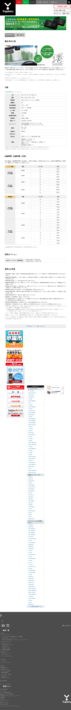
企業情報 (3, 697)
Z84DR (30, 504)
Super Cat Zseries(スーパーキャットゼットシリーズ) (15, 639)
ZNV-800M (31, 481)
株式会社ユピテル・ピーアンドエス (9, 695)
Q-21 (30, 468)
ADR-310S (31, 414)
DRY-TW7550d (32, 470)
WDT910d (31, 548)
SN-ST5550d (32, 412)
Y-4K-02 (31, 428)
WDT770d (31, 582)
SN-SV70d (31, 518)
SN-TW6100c (32, 534)
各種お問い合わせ (6, 677)
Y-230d (30, 450)
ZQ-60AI (31, 497)
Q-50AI (30, 430)
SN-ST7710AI (32, 566)
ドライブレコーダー (6, 634)
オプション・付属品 (6, 674)
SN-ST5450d (32, 458)
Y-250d (30, 416)
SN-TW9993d (32, 401)
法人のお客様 (4, 704)
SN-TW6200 (32, 532)
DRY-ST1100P (32, 588)
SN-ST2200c (32, 462)
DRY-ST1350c (32, 393)
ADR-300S (31, 466)
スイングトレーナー (6, 662)
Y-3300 (30, 404)
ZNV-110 (31, 479)
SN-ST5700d (32, 487)
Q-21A (30, 600)
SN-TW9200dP (32, 594)
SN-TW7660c (32, 572)
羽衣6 (2, 666)
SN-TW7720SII (32, 538)
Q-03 (30, 516)
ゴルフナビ (4, 661)
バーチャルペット (6, 654)
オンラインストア (5, 684)
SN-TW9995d (32, 418)
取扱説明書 (4, 672)
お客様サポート (54, 2)
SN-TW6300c (32, 530)
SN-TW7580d (32, 422)
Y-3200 (30, 426)
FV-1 (30, 403)
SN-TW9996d (32, 406)
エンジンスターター (6, 641)
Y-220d (30, 446)
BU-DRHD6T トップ (31, 326)
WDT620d (31, 578)
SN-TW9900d (32, 464)
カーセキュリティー (6, 643)
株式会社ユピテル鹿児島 (6, 694)
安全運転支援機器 (6, 649)
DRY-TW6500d (32, 442)
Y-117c (30, 556)
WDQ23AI (31, 544)
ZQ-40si (31, 502)
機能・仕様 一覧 (41, 326)
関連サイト (7, 686)
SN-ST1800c (32, 434)
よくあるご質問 (5, 670)
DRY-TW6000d (32, 590)
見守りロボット (5, 652)
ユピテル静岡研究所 (5, 692)
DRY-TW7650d (32, 444)
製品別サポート (5, 669)
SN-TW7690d (32, 570)
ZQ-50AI (31, 499)
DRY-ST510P (32, 592)
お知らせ (3, 699)
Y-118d (30, 560)
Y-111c (30, 552)
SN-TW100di (32, 510)
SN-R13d (31, 432)
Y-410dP (31, 596)
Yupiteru (8, 7)
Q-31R (30, 454)
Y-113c (30, 540)
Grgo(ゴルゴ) (6, 646)
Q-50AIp (31, 576)
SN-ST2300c (32, 411)
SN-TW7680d (32, 558)
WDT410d (31, 584)
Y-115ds (31, 524)
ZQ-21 (30, 512)
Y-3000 (30, 452)
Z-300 (30, 508)
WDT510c (31, 604)
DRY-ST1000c (32, 472)
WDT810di (31, 580)
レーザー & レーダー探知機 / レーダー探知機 (12, 636)
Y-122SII (31, 536)
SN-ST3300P (32, 598)
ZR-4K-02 (31, 494)
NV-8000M (31, 397)
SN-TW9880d (32, 448)
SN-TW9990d (32, 420)
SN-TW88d (31, 485)
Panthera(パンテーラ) (8, 644)
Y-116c (30, 574)
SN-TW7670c (32, 554)
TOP (66, 626)
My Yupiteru (3, 689)
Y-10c (30, 562)
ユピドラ (3, 690)
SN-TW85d (31, 506)
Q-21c (30, 602)
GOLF (25, 2)
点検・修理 (4, 675)
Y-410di (31, 460)
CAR (19, 2)
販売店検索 (3, 680)
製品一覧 (45, 2)
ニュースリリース (5, 700)
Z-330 (30, 483)
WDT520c (31, 526)
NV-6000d (31, 395)
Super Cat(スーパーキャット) (9, 638)
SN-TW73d (31, 489)
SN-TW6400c (32, 528)
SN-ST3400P (32, 542)
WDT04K (31, 546)
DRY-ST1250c (32, 424)
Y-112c (30, 550)
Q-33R (30, 399)
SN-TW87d (31, 491)
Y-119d (30, 568)
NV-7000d (31, 391)
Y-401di (31, 438)
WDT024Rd (32, 586)
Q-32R (30, 440)
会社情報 (39, 2)
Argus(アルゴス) (6, 648)
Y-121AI (31, 564)
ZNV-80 (31, 477)
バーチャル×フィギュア (7, 656)
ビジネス (32, 2)
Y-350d (30, 408)
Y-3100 (30, 436)
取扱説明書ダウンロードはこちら (14, 91)
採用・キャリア (4, 702)
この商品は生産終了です (35, 606)
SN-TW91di (31, 500)
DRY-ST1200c (32, 456)
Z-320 (30, 493)
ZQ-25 (30, 514)
